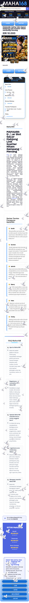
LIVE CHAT (15, 598)
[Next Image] (26, 48)
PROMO (15, 582)
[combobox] (13, 8)
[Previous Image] (3, 48)
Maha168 (9, 154)
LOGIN (8, 23)
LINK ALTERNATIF (15, 594)
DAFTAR (21, 23)
